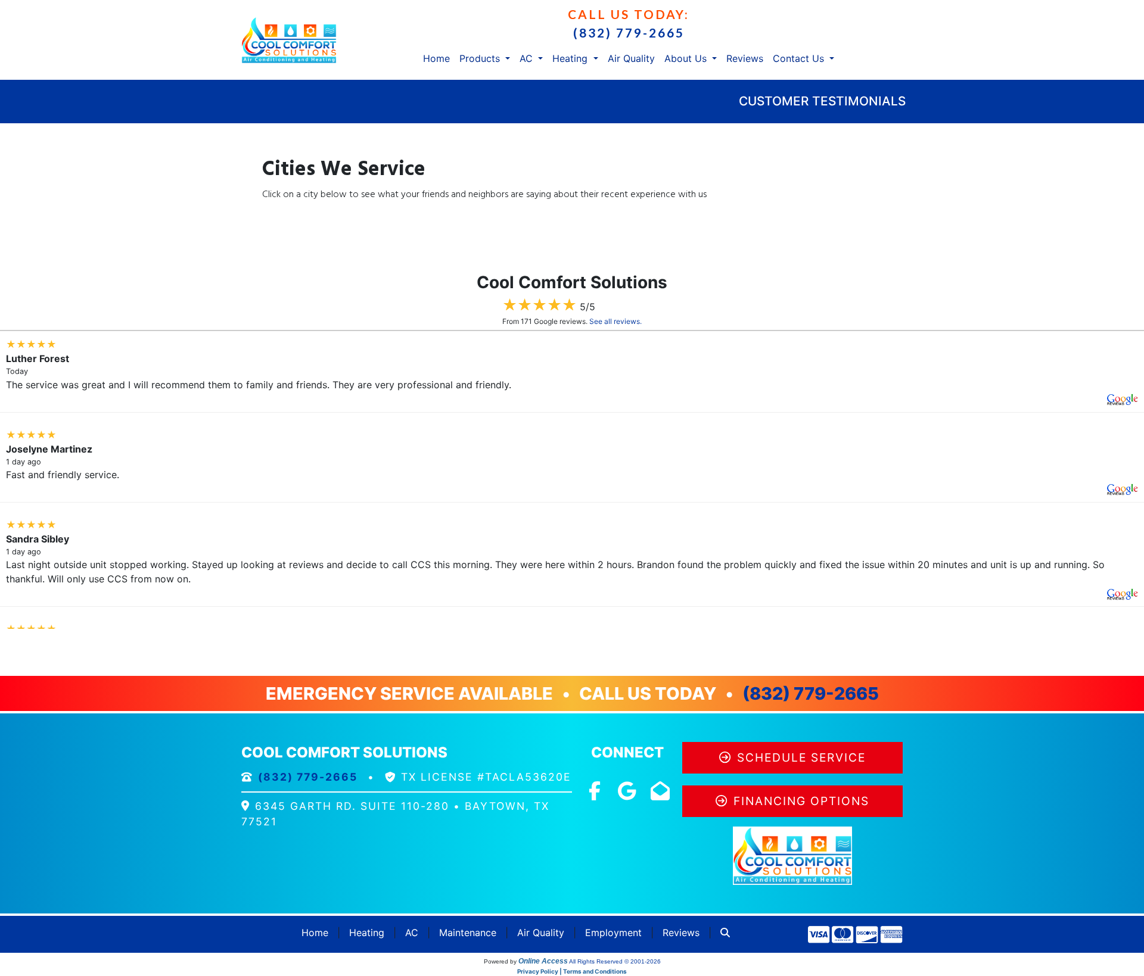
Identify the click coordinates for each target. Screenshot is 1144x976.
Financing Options (801, 801)
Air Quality (631, 58)
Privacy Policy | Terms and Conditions (572, 971)
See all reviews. (615, 321)
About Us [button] (687, 58)
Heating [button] (571, 58)
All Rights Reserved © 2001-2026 (615, 961)
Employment (613, 932)
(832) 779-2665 (629, 32)
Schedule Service (801, 757)
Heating (366, 932)
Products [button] (481, 58)
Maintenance (467, 932)
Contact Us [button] (800, 58)
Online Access (543, 961)
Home (436, 58)
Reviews (744, 58)
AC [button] (528, 58)
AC (411, 932)
